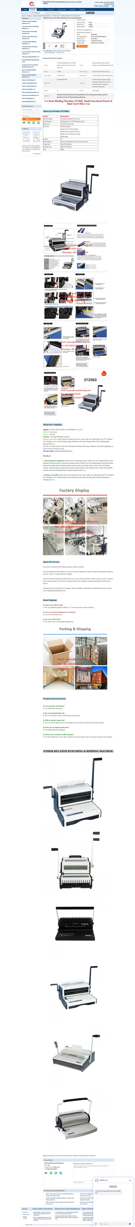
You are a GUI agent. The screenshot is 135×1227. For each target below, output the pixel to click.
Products (33, 9)
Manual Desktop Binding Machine (42, 16)
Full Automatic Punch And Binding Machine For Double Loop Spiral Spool (66, 1213)
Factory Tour (51, 9)
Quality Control (62, 9)
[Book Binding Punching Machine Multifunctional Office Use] (59, 33)
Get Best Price (60, 52)
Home (25, 9)
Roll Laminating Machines (29, 92)
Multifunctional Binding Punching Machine (84, 1155)
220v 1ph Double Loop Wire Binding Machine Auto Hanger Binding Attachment (91, 1214)
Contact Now (32, 119)
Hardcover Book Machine (29, 95)
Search (91, 13)
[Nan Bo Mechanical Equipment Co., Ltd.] (32, 4)
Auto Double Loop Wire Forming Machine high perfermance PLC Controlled (42, 1214)
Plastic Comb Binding (28, 86)
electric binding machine (52, 1155)
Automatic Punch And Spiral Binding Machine (67, 1209)
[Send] (130, 1224)
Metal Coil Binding (27, 98)
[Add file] (95, 1224)
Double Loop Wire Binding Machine (91, 1209)
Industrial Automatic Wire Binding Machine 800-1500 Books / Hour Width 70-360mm (92, 1219)
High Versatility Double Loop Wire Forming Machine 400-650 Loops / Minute (42, 1219)
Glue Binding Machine (28, 101)
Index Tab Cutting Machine (29, 57)
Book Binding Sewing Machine (30, 60)
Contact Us (72, 9)
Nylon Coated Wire (27, 89)
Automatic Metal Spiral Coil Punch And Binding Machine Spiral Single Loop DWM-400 (66, 1217)
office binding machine (66, 1155)
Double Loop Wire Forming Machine (42, 1209)
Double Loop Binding (28, 83)
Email (112, 4)
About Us (41, 9)
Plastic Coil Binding (27, 80)
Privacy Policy (29, 1224)
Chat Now (107, 4)
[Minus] (130, 1180)
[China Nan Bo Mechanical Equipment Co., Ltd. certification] (26, 141)
